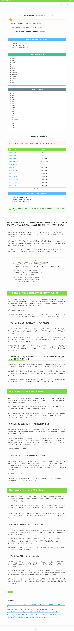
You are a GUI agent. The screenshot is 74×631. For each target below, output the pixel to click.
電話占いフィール (13, 152)
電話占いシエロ (13, 167)
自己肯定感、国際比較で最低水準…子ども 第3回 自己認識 (28, 265)
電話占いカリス (13, 155)
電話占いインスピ (13, 173)
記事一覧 (10, 591)
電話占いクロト (13, 164)
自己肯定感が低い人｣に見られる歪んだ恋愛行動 (25, 271)
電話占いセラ (12, 186)
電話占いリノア (13, 176)
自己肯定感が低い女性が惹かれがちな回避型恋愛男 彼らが (28, 272)
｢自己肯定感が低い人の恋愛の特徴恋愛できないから (27, 274)
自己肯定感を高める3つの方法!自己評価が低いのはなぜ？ (28, 277)
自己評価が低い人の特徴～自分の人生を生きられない (27, 279)
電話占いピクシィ (13, 182)
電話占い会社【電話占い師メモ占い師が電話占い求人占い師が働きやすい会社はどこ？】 (30, 609)
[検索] (71, 1)
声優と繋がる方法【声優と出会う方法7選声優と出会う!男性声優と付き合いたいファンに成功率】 (32, 617)
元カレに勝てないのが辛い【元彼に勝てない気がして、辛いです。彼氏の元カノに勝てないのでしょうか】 (35, 614)
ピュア (15, 179)
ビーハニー (6, 4)
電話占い (11, 179)
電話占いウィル (13, 158)
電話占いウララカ (13, 161)
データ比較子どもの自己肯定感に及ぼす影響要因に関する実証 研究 (30, 263)
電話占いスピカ (13, 170)
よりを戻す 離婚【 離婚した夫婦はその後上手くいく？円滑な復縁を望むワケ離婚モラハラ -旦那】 (32, 612)
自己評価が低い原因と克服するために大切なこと (26, 281)
